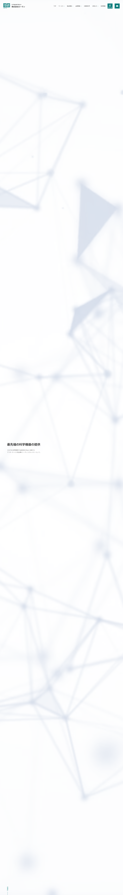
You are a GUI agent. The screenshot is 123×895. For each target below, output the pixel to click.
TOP (55, 6)
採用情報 (103, 6)
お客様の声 (87, 6)
